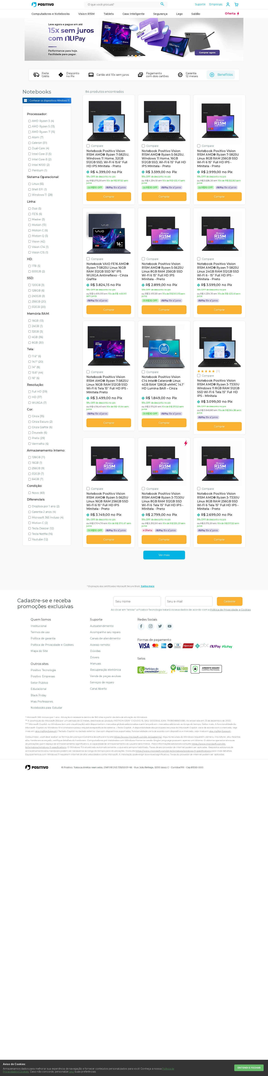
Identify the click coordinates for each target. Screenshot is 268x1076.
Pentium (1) (39, 170)
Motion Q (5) (40, 235)
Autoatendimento (101, 626)
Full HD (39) (39, 391)
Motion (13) (39, 225)
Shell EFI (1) (39, 189)
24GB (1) (37, 326)
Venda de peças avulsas (105, 676)
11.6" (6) (36, 356)
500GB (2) (38, 271)
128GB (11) (38, 457)
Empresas (215, 4)
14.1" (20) (37, 361)
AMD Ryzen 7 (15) (43, 132)
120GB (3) (38, 285)
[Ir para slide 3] (136, 56)
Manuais (95, 663)
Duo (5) (36, 208)
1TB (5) (36, 266)
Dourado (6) (39, 432)
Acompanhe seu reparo (105, 632)
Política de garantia (43, 638)
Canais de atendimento (105, 638)
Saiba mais (147, 586)
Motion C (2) (40, 523)
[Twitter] (160, 626)
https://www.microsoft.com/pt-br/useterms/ (138, 736)
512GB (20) (39, 307)
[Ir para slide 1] (128, 56)
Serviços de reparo (102, 682)
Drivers (94, 657)
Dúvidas (95, 651)
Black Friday (38, 695)
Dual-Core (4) (40, 148)
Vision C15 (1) (40, 252)
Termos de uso (40, 632)
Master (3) (38, 219)
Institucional (38, 626)
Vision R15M (86, 14)
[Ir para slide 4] (139, 56)
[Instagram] (150, 626)
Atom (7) (37, 137)
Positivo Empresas (43, 676)
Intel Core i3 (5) (41, 154)
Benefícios (225, 74)
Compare (97, 145)
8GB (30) (38, 342)
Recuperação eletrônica (105, 669)
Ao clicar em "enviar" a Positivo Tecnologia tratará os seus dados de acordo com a (181, 609)
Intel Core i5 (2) (41, 159)
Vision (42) (38, 241)
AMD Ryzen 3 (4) (43, 121)
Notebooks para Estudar (46, 707)
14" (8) (36, 367)
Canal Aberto (98, 688)
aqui (71, 1071)
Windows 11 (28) (42, 194)
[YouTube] (169, 626)
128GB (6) (38, 290)
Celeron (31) (39, 142)
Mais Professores (42, 701)
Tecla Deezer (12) (43, 528)
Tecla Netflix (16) (42, 534)
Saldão (195, 14)
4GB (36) (37, 337)
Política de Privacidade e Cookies (230, 609)
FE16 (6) (37, 214)
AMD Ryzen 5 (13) (43, 126)
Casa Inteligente (134, 14)
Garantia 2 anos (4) (44, 511)
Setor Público (39, 682)
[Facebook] (141, 626)
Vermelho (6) (40, 443)
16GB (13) (38, 320)
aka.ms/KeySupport (46, 731)
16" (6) (35, 378)
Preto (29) (38, 438)
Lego (179, 14)
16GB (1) (37, 462)
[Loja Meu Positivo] (43, 4)
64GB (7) (37, 479)
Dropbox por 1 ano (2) (45, 506)
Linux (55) (38, 184)
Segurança (160, 14)
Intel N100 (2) (41, 165)
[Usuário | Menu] (228, 4)
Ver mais (164, 555)
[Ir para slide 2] (132, 56)
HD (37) (37, 397)
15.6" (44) (37, 372)
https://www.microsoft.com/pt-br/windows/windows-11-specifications (173, 750)
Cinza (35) (38, 416)
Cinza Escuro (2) (42, 421)
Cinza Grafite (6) (42, 427)
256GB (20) (39, 301)
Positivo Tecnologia (43, 670)
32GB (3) (37, 331)
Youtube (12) (40, 539)
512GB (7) (38, 473)
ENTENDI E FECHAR (249, 1067)
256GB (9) (38, 468)
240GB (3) (38, 296)
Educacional (38, 689)
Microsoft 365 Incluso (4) (47, 517)
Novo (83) (38, 492)
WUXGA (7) (39, 402)
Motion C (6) (40, 230)
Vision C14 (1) (40, 247)
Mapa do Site (39, 651)
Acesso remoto (100, 644)
